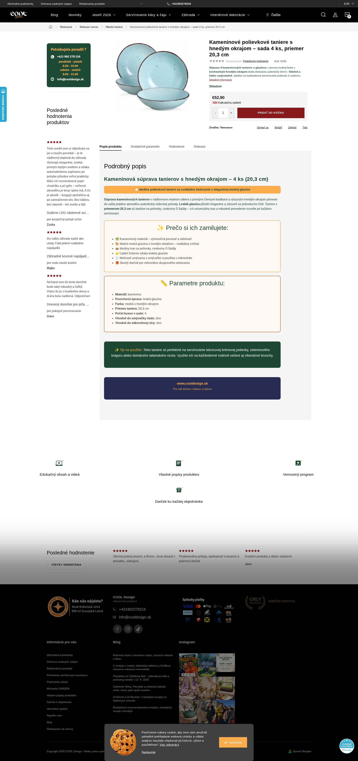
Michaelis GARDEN (58, 688)
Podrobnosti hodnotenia (255, 61)
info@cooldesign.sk (135, 617)
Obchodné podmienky (20, 3)
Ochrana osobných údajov (56, 3)
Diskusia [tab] (199, 146)
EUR (346, 3)
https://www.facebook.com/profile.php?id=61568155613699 (117, 629)
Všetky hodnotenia (66, 564)
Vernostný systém (57, 708)
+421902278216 (132, 609)
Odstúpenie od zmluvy (60, 728)
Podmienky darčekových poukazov (67, 675)
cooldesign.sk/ (127, 629)
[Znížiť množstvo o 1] (215, 113)
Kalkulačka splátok (229, 102)
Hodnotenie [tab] (176, 146)
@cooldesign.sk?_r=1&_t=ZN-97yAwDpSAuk (138, 629)
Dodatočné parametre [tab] (145, 146)
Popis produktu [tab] (111, 146)
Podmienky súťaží (57, 681)
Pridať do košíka (271, 112)
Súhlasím (235, 742)
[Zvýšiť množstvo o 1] (231, 113)
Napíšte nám (54, 715)
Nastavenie (149, 752)
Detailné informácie (220, 79)
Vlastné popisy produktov (61, 695)
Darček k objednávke (59, 702)
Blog (49, 722)
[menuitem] (54, 14)
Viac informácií (169, 744)
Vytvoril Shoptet (302, 751)
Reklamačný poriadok (92, 3)
